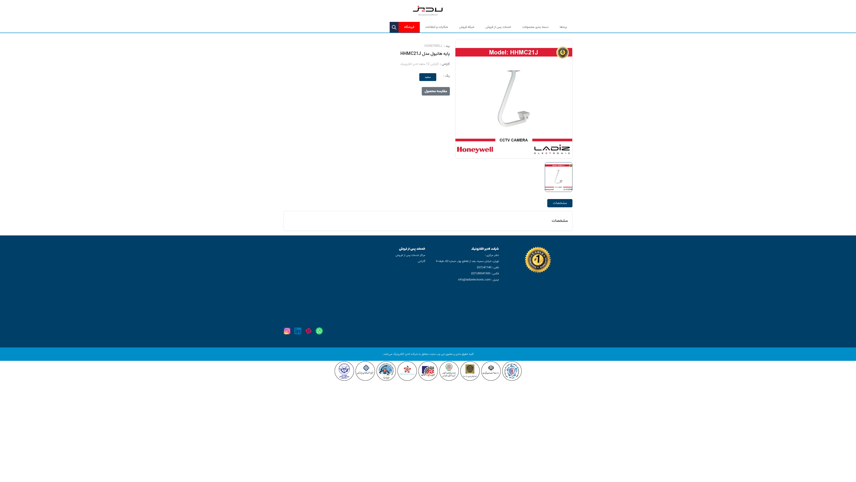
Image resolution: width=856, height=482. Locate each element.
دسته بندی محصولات (535, 27)
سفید (428, 77)
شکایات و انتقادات (436, 27)
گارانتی (421, 261)
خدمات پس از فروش (498, 27)
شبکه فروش (466, 27)
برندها (563, 27)
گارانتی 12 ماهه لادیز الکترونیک (419, 64)
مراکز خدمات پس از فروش (410, 255)
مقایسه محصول (436, 91)
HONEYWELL (433, 46)
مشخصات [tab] (560, 203)
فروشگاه (409, 27)
